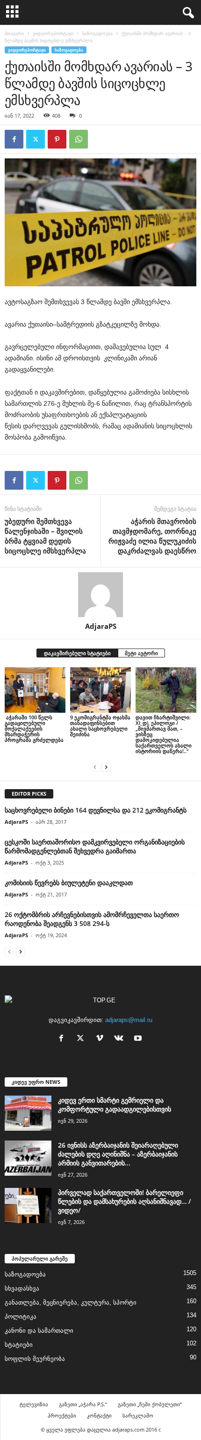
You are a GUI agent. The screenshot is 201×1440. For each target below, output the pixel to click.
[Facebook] (14, 139)
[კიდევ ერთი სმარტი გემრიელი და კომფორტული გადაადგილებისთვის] (28, 1113)
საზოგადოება (97, 33)
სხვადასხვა (22, 1288)
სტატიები (19, 1344)
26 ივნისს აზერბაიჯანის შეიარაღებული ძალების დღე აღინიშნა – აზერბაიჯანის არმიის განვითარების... (118, 1154)
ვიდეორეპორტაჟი (53, 33)
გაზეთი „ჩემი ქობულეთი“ (150, 1404)
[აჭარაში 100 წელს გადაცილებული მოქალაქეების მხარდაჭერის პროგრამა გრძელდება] (35, 690)
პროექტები (62, 1415)
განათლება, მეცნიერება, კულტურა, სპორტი (70, 1302)
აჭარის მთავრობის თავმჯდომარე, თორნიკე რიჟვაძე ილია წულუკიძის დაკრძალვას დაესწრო (152, 535)
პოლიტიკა (20, 1316)
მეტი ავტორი (141, 653)
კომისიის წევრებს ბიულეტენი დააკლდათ (69, 882)
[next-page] (106, 767)
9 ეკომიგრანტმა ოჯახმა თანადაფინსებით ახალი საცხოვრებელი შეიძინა (100, 726)
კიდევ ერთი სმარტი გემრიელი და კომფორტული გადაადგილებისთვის (114, 1104)
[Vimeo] (101, 1039)
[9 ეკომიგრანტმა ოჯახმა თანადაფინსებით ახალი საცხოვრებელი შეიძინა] (100, 690)
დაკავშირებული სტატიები (77, 653)
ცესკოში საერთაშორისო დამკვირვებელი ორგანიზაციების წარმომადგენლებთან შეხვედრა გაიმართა (95, 846)
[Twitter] (35, 139)
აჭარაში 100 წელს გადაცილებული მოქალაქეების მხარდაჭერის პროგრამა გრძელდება (35, 728)
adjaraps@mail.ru (128, 1019)
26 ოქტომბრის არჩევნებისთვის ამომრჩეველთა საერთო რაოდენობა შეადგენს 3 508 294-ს (92, 919)
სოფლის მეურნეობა (35, 1358)
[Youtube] (139, 1039)
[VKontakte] (120, 1039)
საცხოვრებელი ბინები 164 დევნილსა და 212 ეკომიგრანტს (96, 810)
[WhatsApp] (78, 139)
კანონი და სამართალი (39, 1330)
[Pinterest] (57, 139)
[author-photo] (100, 594)
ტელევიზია (34, 1404)
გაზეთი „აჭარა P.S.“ (83, 1404)
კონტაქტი (99, 1415)
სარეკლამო (137, 1415)
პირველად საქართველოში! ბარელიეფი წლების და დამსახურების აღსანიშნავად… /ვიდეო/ (124, 1201)
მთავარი (14, 33)
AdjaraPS (100, 626)
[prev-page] (95, 767)
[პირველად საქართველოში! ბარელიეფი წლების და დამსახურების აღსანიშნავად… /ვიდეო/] (28, 1205)
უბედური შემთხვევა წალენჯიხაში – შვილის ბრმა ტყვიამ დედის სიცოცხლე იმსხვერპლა (45, 535)
